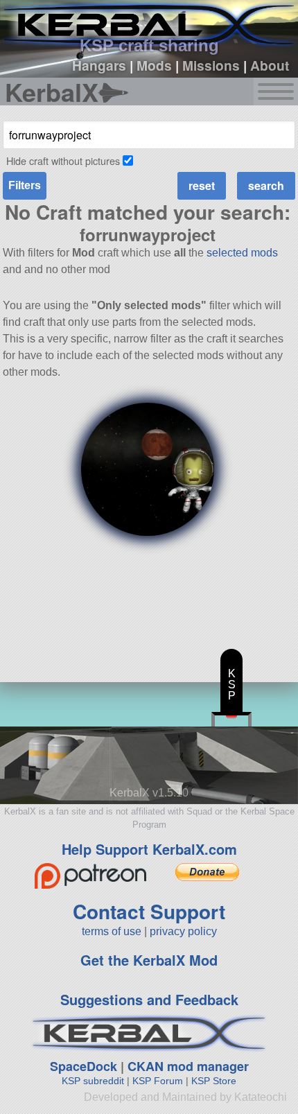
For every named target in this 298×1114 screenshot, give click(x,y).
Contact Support (149, 911)
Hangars (99, 65)
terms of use (111, 931)
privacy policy (183, 931)
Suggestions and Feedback (149, 999)
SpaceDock (83, 1066)
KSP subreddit (93, 1080)
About (269, 65)
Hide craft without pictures (63, 160)
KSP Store (213, 1080)
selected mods (242, 253)
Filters (24, 185)
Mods (154, 65)
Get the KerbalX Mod (149, 960)
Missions (211, 65)
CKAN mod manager (188, 1066)
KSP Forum (157, 1080)
